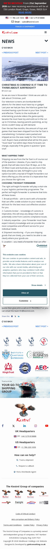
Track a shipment (25, 27)
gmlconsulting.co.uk (36, 544)
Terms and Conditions (12, 525)
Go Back (8, 47)
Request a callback (26, 466)
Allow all (25, 293)
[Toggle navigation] (45, 32)
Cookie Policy (29, 525)
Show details (36, 285)
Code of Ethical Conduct (25, 513)
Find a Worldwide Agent (26, 472)
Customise (23, 301)
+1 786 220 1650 (16, 18)
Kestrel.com (10, 32)
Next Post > (42, 52)
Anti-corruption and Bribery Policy (26, 519)
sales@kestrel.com (30, 21)
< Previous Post (10, 52)
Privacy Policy (42, 525)
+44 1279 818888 (37, 18)
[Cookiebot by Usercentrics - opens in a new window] (36, 246)
